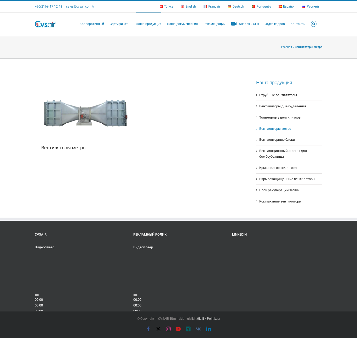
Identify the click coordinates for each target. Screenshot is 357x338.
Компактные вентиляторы (280, 201)
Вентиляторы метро (63, 147)
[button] (313, 23)
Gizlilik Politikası (208, 319)
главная (286, 47)
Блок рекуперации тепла (279, 190)
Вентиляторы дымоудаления (282, 106)
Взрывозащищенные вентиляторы (287, 179)
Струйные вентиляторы (278, 95)
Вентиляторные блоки (277, 140)
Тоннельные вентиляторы (280, 117)
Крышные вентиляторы (278, 168)
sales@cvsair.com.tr (80, 6)
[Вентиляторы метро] (85, 104)
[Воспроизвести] (37, 295)
